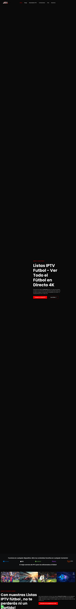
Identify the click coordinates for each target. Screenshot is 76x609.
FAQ (48, 2)
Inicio (21, 2)
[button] (2, 577)
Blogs (25, 2)
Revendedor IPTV (33, 2)
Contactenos (42, 2)
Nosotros (53, 2)
